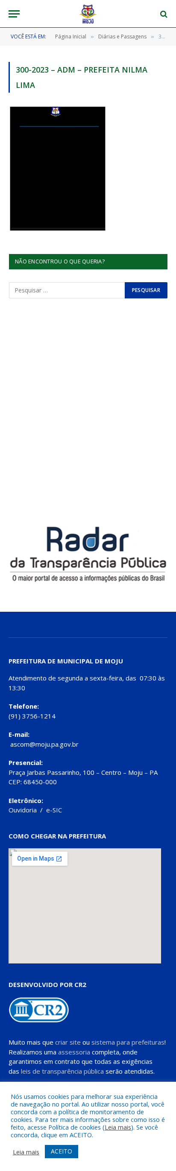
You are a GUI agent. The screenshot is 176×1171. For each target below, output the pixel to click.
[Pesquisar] (162, 13)
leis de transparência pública (62, 1071)
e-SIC (54, 810)
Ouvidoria (23, 810)
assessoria (74, 1052)
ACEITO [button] (61, 1151)
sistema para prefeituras (127, 1042)
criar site (68, 1042)
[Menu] (14, 13)
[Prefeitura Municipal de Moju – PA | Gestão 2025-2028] (88, 14)
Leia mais (118, 1127)
